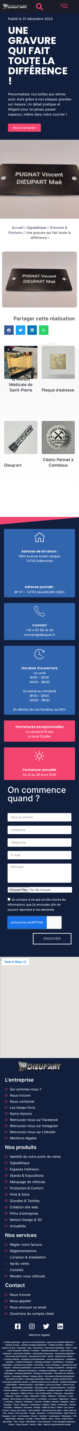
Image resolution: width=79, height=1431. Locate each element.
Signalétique (36, 227)
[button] (39, 6)
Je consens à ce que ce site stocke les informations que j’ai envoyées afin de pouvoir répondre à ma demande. (37, 905)
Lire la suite (22, 358)
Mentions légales (39, 1334)
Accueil (17, 227)
